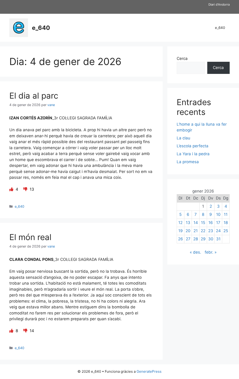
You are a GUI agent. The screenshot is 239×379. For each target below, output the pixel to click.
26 (180, 239)
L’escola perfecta (192, 146)
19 (180, 230)
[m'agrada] (11, 189)
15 (203, 222)
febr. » (211, 252)
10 (218, 214)
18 (226, 222)
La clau (183, 138)
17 (218, 222)
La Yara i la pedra (193, 154)
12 (180, 222)
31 (218, 239)
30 (210, 239)
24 (218, 230)
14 (195, 222)
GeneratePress (149, 371)
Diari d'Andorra (219, 4)
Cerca (182, 58)
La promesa (188, 161)
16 (210, 222)
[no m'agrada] (25, 189)
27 (188, 239)
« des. (195, 252)
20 (188, 230)
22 (203, 230)
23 (210, 230)
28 (195, 239)
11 (226, 214)
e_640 (41, 27)
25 (225, 230)
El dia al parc (33, 95)
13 (188, 222)
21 (195, 230)
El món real (30, 237)
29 (203, 239)
